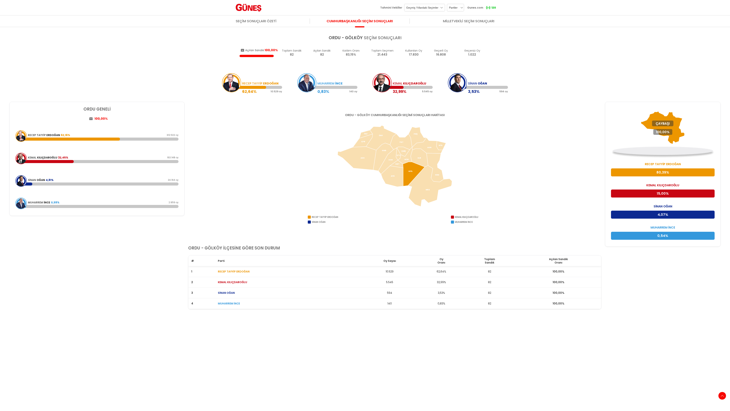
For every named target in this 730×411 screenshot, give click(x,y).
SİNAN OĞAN (226, 293)
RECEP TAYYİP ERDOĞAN (234, 271)
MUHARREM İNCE (229, 303)
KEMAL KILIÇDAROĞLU (232, 282)
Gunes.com (475, 7)
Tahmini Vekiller (391, 7)
